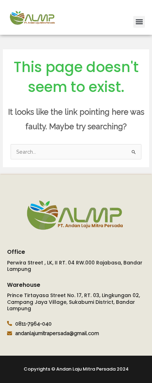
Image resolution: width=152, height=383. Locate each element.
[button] (139, 22)
